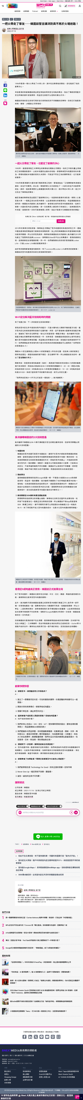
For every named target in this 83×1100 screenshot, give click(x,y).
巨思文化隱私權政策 (58, 561)
